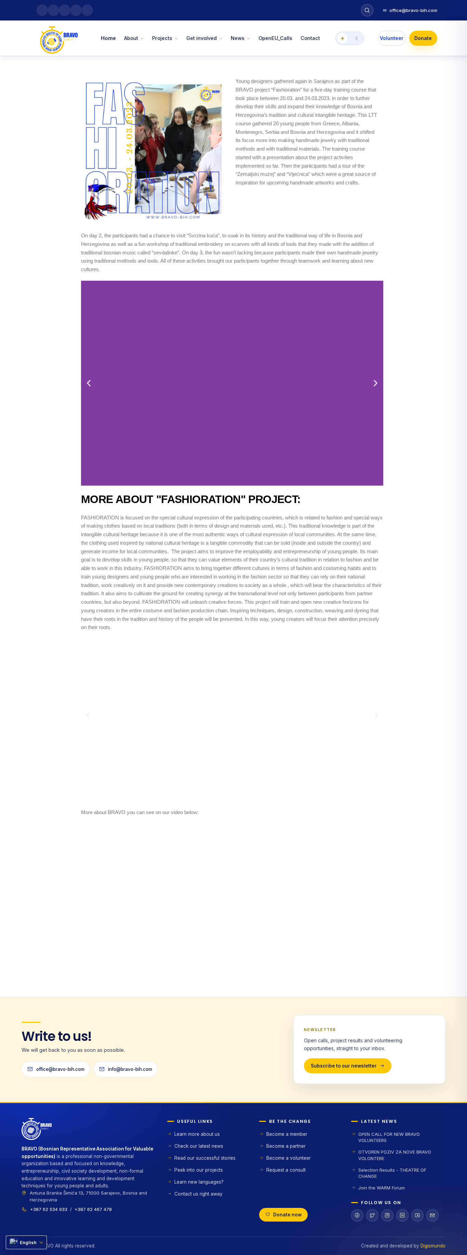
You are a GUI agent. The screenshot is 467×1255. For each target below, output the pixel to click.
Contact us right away (198, 1194)
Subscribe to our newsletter (344, 1066)
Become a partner (286, 1146)
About (131, 38)
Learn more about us (197, 1134)
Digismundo (433, 1246)
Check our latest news (198, 1146)
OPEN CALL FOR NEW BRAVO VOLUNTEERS (389, 1137)
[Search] (367, 10)
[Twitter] (372, 1215)
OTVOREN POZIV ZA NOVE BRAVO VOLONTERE (394, 1155)
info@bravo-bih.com (130, 1069)
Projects (162, 38)
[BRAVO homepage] (89, 1131)
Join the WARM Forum (381, 1187)
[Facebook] (357, 1215)
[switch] (349, 38)
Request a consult (286, 1170)
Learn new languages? (199, 1182)
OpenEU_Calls (275, 38)
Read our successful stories (205, 1158)
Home (108, 38)
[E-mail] (432, 1215)
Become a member (286, 1134)
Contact (310, 38)
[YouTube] (417, 1215)
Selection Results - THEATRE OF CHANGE (392, 1173)
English (28, 1242)
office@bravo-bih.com (410, 10)
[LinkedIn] (402, 1215)
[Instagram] (387, 1215)
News (237, 38)
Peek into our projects (198, 1170)
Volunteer (391, 38)
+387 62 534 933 (48, 1209)
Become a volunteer (288, 1158)
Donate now (287, 1214)
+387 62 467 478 (93, 1209)
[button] (88, 383)
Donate (423, 38)
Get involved (201, 38)
